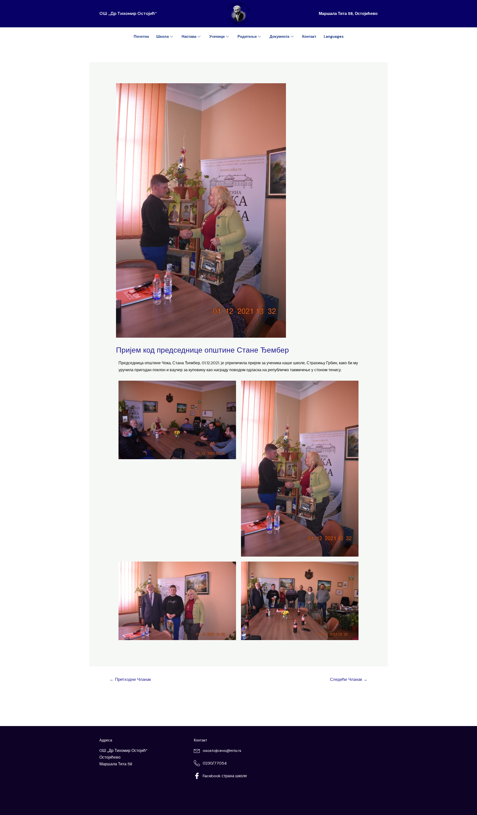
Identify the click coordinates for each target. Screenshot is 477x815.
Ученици (217, 36)
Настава (189, 36)
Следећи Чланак (348, 679)
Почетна (141, 36)
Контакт (309, 36)
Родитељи (247, 36)
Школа (162, 36)
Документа (279, 36)
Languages (334, 36)
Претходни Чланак (130, 679)
